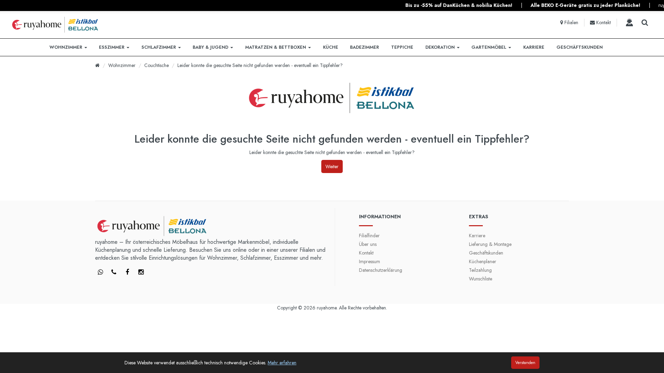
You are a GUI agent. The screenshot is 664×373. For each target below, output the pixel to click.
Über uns (368, 244)
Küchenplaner (482, 261)
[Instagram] (141, 272)
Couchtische (156, 65)
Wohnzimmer (122, 65)
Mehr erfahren (282, 362)
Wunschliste (480, 278)
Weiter (332, 166)
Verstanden (525, 363)
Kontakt (366, 252)
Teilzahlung (480, 270)
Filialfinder (369, 235)
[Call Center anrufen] (629, 22)
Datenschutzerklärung (380, 270)
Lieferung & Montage (490, 244)
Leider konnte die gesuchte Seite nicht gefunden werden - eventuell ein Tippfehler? (260, 65)
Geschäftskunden (486, 252)
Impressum (369, 261)
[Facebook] (100, 272)
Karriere (477, 235)
